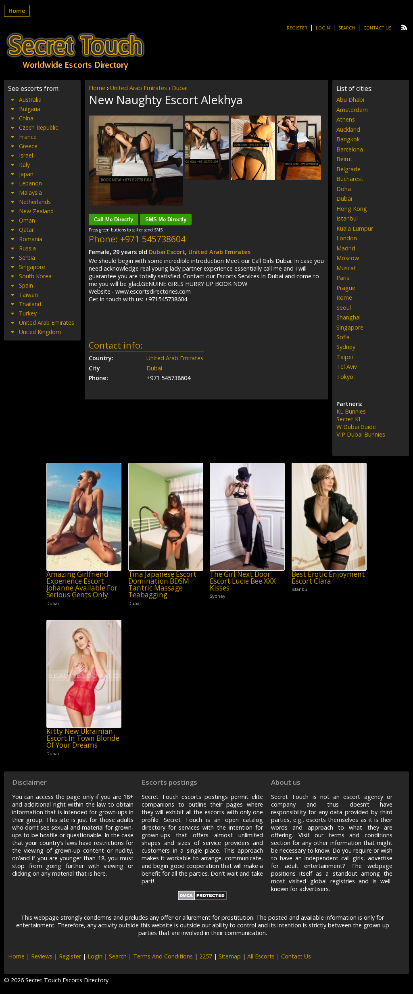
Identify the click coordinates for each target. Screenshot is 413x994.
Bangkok (348, 139)
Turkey (28, 313)
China (26, 118)
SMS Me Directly (165, 219)
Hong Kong (351, 208)
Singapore (32, 267)
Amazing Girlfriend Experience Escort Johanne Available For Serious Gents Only (81, 585)
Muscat (346, 268)
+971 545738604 (153, 239)
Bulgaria (29, 109)
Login (323, 28)
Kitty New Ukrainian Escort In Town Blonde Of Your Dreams (82, 738)
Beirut (344, 159)
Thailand (30, 304)
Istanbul (347, 218)
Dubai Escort (167, 252)
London (346, 238)
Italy (24, 164)
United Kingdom (40, 332)
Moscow (347, 258)
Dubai (180, 88)
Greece (28, 146)
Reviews (41, 956)
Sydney (345, 347)
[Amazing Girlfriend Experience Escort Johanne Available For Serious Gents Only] (84, 516)
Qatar (26, 229)
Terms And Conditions (163, 956)
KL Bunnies (351, 411)
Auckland (348, 129)
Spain (26, 285)
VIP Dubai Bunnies (360, 434)
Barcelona (349, 149)
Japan (26, 174)
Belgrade (348, 169)
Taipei (344, 357)
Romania (30, 239)
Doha (343, 189)
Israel (26, 155)
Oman (27, 220)
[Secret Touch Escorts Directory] (75, 51)
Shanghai (348, 317)
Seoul (343, 307)
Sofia (343, 337)
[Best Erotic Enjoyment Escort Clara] (329, 516)
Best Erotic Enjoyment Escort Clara (328, 578)
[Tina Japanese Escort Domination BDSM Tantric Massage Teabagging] (166, 516)
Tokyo (344, 376)
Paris (342, 278)
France (28, 137)
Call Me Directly (113, 219)
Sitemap (230, 956)
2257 (205, 956)
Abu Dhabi (350, 99)
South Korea (35, 276)
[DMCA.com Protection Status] (202, 898)
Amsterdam (352, 109)
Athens (345, 119)
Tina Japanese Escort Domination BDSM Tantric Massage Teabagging (162, 585)
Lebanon (30, 183)
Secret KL (349, 419)
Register (297, 28)
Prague (345, 288)
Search (346, 28)
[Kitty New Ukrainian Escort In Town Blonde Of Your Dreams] (84, 673)
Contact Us (377, 28)
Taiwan (28, 294)
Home (16, 11)
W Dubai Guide (356, 427)
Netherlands (35, 202)
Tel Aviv (346, 366)
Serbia (27, 257)
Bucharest (349, 179)
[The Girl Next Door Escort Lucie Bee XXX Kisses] (247, 516)
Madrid (345, 248)
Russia (27, 248)
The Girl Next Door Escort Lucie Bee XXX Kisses (243, 581)
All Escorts (261, 956)
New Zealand (36, 211)
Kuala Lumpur (354, 228)
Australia (30, 99)
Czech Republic (38, 127)
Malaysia (30, 192)
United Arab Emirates (138, 88)
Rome (344, 297)
